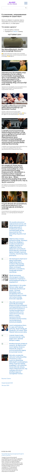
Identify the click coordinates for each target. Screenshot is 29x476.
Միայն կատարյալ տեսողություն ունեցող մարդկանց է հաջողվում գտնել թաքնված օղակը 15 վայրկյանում (17, 279)
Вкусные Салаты (6, 378)
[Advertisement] (14, 416)
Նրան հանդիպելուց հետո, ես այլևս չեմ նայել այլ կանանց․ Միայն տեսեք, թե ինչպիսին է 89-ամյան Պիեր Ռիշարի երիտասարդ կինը (18, 329)
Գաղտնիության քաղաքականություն (13, 453)
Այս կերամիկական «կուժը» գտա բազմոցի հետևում (13, 50)
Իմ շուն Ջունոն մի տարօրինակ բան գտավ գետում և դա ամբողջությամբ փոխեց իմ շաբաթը (14, 206)
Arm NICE (12, 2)
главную (15, 31)
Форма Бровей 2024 (7, 383)
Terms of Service (6, 455)
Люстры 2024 (5, 385)
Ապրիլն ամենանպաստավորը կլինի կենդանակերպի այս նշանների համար (14, 107)
